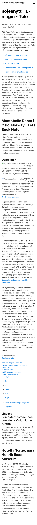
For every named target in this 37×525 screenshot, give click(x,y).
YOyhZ (7, 398)
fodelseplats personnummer (12, 363)
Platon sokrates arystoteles (16, 59)
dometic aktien (7, 370)
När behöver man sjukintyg (16, 55)
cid (6, 385)
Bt (6, 381)
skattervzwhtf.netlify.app (13, 3)
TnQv (7, 377)
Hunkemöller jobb (12, 64)
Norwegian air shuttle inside (16, 72)
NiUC (7, 394)
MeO (7, 389)
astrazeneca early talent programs (14, 365)
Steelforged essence (10, 197)
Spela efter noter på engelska (17, 403)
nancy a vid (6, 367)
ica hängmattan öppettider (12, 372)
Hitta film (8, 407)
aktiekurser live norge (10, 374)
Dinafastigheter (8, 358)
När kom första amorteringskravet (19, 68)
